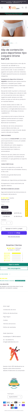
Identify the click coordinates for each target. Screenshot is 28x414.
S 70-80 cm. (6, 213)
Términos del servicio (9, 324)
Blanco (5, 207)
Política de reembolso (9, 327)
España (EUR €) (13, 397)
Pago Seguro (6, 317)
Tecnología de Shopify (19, 410)
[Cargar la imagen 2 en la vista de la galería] (14, 43)
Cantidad (3, 220)
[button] (2, 7)
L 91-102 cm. (6, 216)
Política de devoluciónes (10, 313)
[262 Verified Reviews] (14, 389)
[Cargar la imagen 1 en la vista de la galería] (5, 43)
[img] (3, 278)
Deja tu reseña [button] (14, 264)
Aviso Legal (6, 306)
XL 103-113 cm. (18, 216)
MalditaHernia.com (11, 410)
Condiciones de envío (9, 309)
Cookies (5, 320)
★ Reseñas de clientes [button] (26, 208)
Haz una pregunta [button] (14, 268)
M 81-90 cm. (18, 213)
